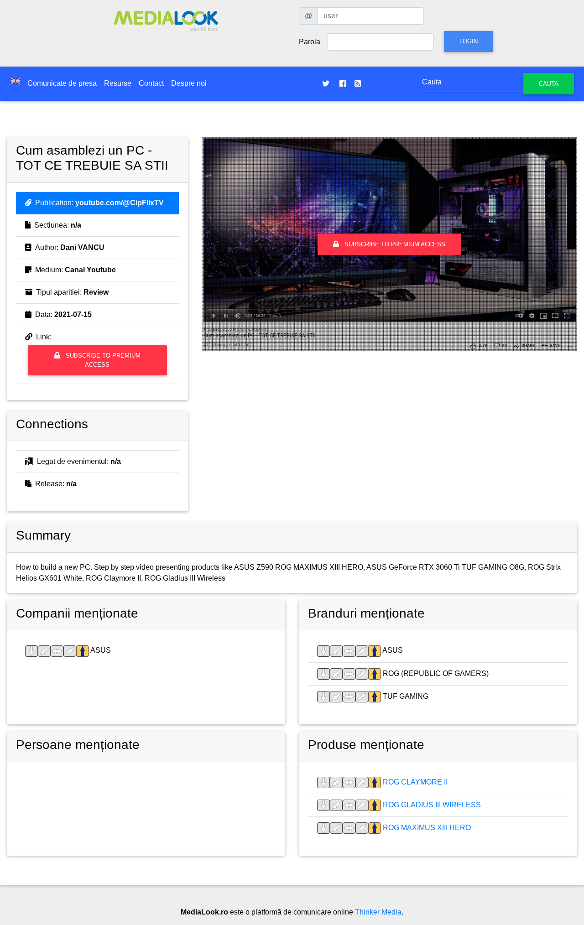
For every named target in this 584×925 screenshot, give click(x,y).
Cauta (548, 83)
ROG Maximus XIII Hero (426, 827)
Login (468, 41)
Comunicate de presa (62, 83)
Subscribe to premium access (102, 360)
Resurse (117, 83)
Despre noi (189, 83)
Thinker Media (378, 912)
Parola (309, 42)
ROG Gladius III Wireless (431, 805)
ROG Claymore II (414, 782)
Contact (151, 83)
